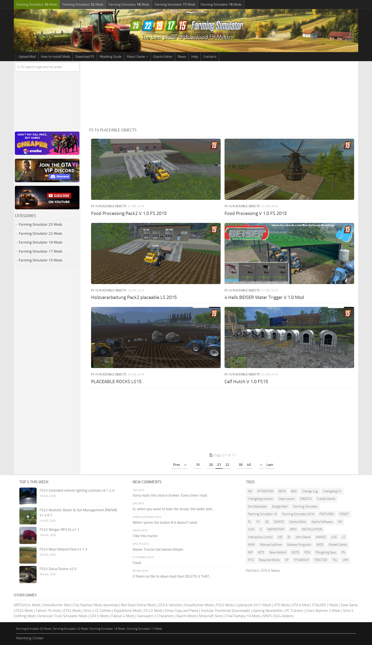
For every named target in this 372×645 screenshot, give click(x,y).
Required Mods (269, 560)
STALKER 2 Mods (325, 605)
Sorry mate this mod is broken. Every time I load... (171, 495)
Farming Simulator (305, 506)
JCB (280, 537)
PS (343, 552)
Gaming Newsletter (268, 610)
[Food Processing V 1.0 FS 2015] (289, 169)
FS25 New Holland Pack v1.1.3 (63, 549)
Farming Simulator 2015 (298, 514)
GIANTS (279, 522)
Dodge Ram (280, 506)
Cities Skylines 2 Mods (323, 610)
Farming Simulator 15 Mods (40, 260)
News (182, 56)
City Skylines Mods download (95, 605)
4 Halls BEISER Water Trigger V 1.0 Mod (264, 297)
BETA (282, 491)
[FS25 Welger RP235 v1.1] (28, 535)
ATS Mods (282, 605)
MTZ (261, 552)
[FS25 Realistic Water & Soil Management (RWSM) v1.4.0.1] (28, 515)
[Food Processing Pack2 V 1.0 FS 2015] (155, 169)
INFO (293, 529)
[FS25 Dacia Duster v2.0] (28, 574)
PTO (251, 560)
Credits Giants (326, 499)
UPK (345, 560)
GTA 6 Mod (300, 605)
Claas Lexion (286, 499)
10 (198, 465)
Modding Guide (110, 56)
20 (211, 465)
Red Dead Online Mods (138, 605)
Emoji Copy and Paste (181, 610)
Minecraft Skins (211, 616)
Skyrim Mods (186, 616)
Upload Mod (27, 56)
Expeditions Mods (127, 610)
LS (343, 537)
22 (227, 465)
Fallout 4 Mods (122, 616)
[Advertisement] (222, 93)
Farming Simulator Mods (36, 4)
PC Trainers (294, 610)
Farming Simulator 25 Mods (33, 629)
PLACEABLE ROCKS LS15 (116, 381)
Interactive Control (260, 537)
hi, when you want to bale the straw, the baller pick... (174, 509)
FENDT (344, 514)
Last (270, 465)
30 (241, 465)
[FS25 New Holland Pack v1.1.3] (28, 555)
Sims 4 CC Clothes (97, 610)
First (176, 465)
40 (249, 465)
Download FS (84, 56)
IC (261, 529)
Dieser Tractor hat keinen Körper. (158, 549)
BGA (294, 491)
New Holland (277, 552)
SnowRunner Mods (198, 605)
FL (249, 522)
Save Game (349, 605)
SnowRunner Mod (57, 605)
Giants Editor (162, 56)
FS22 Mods (225, 605)
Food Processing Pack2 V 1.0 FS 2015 (129, 213)
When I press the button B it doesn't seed (165, 522)
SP (286, 560)
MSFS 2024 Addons (278, 616)
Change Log (310, 491)
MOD (320, 545)
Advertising (23, 638)
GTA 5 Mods (99, 616)
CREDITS (306, 499)
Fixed (137, 563)
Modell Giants (338, 545)
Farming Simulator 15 (262, 514)
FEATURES (326, 514)
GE (267, 522)
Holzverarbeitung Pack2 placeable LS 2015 (134, 297)
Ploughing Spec (326, 552)
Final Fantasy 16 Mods (242, 616)
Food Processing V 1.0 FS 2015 (256, 213)
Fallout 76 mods (48, 610)
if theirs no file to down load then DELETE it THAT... (172, 576)
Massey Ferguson (299, 545)
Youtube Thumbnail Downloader (225, 610)
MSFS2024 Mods (27, 605)
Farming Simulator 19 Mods (40, 242)
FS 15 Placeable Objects (108, 206)
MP (250, 552)
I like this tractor (145, 536)
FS (258, 522)
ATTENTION (265, 491)
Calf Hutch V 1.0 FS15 (246, 381)
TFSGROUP (301, 560)
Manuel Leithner (271, 545)
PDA (307, 552)
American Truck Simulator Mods (63, 616)
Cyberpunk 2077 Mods (253, 605)
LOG (334, 537)
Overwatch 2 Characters (155, 616)
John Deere (303, 537)
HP (340, 522)
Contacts (209, 56)
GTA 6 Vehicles (169, 605)
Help (194, 56)
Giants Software (322, 522)
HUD (251, 529)
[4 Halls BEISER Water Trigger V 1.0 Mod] (289, 253)
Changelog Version (260, 499)
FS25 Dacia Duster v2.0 (58, 569)
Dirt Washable (257, 506)
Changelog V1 (332, 491)
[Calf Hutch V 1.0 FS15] (289, 337)
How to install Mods (55, 56)
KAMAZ (321, 537)
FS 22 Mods (153, 610)
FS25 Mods (24, 610)
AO (250, 491)
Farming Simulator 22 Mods (40, 233)
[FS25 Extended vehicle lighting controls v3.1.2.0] (28, 496)
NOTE (295, 552)
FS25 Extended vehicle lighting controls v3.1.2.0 (77, 490)
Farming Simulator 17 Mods (40, 251)
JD (288, 537)
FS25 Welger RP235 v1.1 (59, 529)
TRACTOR (320, 560)
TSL (334, 560)
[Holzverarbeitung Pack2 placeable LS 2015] (155, 253)
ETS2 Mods (72, 610)
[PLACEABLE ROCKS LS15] (155, 337)
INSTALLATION (312, 529)
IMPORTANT (276, 529)
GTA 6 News (270, 570)
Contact (38, 638)
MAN (251, 545)
